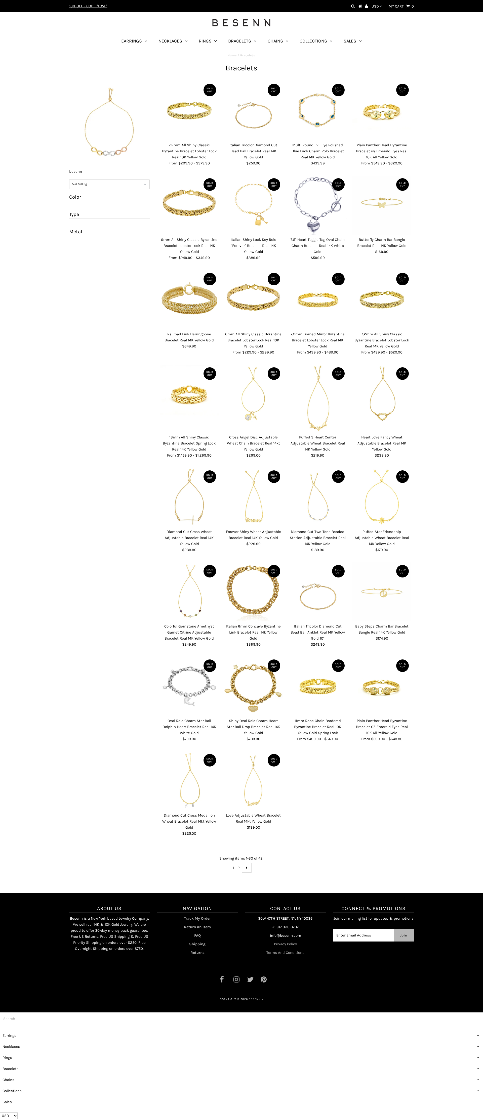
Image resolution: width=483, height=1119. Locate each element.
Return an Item (197, 927)
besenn (75, 171)
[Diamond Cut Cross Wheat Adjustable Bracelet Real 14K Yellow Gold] (189, 497)
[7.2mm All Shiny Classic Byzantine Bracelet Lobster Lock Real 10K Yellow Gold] (189, 110)
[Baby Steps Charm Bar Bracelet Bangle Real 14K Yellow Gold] (381, 591)
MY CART (401, 6)
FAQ (197, 935)
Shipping (197, 944)
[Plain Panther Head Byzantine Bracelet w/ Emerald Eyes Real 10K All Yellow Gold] (381, 110)
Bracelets (239, 41)
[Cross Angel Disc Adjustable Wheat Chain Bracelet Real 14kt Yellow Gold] (253, 394)
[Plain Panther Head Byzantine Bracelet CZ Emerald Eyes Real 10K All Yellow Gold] (381, 686)
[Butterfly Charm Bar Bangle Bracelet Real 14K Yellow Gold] (381, 205)
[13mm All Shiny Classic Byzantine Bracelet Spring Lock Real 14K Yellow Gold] (189, 394)
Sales (350, 41)
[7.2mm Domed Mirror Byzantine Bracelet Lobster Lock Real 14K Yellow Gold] (317, 299)
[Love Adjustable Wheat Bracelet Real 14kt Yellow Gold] (253, 780)
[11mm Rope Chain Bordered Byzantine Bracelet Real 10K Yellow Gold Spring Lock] (317, 686)
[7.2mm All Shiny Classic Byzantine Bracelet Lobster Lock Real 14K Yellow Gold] (381, 299)
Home (232, 55)
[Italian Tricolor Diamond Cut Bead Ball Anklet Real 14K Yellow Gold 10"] (317, 591)
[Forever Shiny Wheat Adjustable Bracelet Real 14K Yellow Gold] (253, 497)
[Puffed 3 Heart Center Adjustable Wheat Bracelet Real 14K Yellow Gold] (317, 398)
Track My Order (197, 918)
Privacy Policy (285, 944)
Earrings (131, 41)
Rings (205, 41)
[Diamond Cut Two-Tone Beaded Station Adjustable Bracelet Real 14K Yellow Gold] (317, 497)
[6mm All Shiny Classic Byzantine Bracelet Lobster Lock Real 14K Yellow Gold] (189, 205)
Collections (313, 41)
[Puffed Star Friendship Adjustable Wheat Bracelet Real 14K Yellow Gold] (381, 497)
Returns (197, 952)
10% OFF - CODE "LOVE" (88, 6)
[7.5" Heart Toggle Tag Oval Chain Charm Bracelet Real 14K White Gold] (317, 205)
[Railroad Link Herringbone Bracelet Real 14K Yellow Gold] (189, 299)
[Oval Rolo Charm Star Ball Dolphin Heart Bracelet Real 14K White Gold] (189, 686)
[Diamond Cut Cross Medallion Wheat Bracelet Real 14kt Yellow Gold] (189, 780)
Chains (275, 41)
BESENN (255, 999)
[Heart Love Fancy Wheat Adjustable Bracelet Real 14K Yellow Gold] (381, 394)
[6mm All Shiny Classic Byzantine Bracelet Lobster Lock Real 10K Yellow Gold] (253, 299)
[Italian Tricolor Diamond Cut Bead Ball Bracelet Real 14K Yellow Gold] (253, 110)
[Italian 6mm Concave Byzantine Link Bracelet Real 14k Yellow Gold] (253, 591)
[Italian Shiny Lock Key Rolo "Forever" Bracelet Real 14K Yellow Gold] (253, 205)
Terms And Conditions (285, 952)
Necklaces (170, 41)
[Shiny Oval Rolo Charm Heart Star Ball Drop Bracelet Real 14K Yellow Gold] (253, 686)
